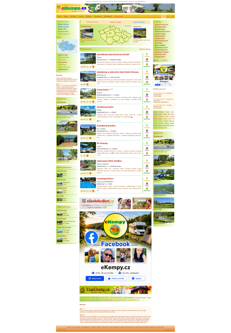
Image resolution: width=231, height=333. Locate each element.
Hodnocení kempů (63, 57)
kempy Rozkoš (169, 123)
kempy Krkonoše (169, 121)
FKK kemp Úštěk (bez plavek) (65, 146)
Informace (97, 16)
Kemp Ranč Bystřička (159, 223)
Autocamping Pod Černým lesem (163, 166)
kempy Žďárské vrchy (133, 300)
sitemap (122, 327)
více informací (141, 1)
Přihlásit (88, 16)
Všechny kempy (145, 49)
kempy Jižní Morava (168, 125)
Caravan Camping (160, 34)
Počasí (81, 16)
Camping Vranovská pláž (161, 24)
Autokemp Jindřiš (160, 54)
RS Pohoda (102, 143)
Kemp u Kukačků (160, 45)
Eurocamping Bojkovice (161, 50)
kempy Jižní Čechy (168, 114)
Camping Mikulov (62, 236)
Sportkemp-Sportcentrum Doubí (113, 54)
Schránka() (108, 16)
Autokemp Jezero (62, 188)
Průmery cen (62, 60)
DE (168, 16)
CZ (163, 16)
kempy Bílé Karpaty (140, 298)
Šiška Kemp (170, 105)
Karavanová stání (63, 22)
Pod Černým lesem (86, 26)
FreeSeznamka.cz (63, 69)
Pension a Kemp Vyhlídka (64, 227)
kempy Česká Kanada (117, 298)
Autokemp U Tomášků (162, 52)
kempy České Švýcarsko (160, 128)
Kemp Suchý (60, 196)
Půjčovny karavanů (64, 67)
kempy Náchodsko (129, 298)
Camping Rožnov (160, 57)
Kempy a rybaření (63, 24)
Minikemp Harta (61, 219)
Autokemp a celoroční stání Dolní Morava (118, 72)
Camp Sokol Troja (61, 171)
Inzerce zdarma (62, 62)
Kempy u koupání (63, 26)
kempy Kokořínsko (97, 300)
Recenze (73, 16)
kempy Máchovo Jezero (161, 116)
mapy (133, 330)
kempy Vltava (158, 125)
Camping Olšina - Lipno (63, 161)
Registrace (116, 327)
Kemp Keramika (61, 102)
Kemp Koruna (137, 26)
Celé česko (128, 26)
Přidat (157, 60)
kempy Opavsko (95, 298)
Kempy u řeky (62, 29)
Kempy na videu (63, 55)
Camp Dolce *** (158, 181)
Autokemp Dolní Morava (162, 31)
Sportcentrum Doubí (161, 47)
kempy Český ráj (169, 119)
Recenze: (59, 75)
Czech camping (76, 327)
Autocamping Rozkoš (161, 41)
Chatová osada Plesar (159, 195)
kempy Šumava (159, 112)
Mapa (66, 16)
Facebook (93, 327)
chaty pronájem (143, 330)
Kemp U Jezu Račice (62, 132)
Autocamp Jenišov (160, 27)
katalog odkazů (125, 330)
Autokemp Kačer (160, 36)
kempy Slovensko (63, 31)
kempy (89, 300)
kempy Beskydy (158, 123)
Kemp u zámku (158, 209)
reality (96, 330)
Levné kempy (62, 64)
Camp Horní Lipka (62, 210)
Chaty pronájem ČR (64, 34)
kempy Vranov (158, 121)
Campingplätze (85, 327)
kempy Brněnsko (85, 298)
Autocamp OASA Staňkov (109, 161)
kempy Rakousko (161, 330)
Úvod (59, 16)
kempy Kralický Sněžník (120, 300)
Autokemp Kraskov (106, 126)
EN (173, 16)
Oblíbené (165, 60)
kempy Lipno (170, 112)
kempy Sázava (158, 114)
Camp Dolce (158, 43)
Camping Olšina (160, 38)
